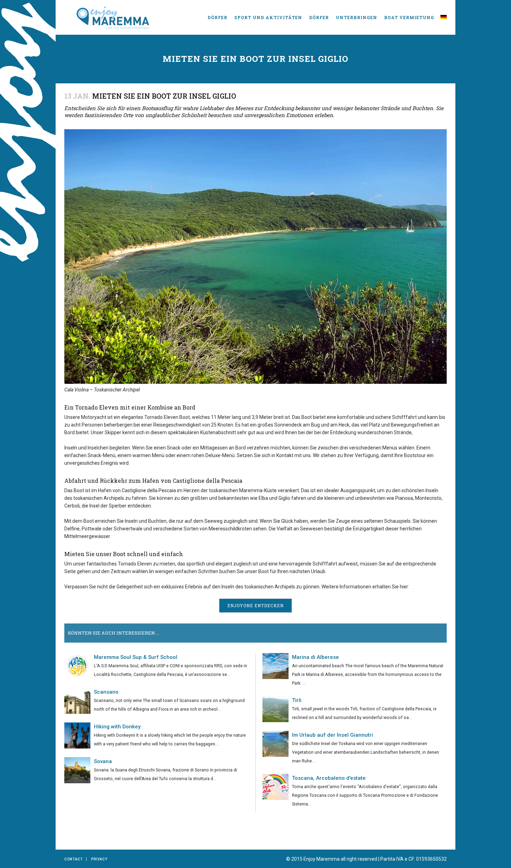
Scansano (106, 692)
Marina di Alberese (315, 657)
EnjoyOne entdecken (255, 605)
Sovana (103, 761)
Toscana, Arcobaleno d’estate (329, 778)
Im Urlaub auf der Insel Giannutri (332, 735)
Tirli (296, 700)
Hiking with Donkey (117, 727)
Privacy (99, 859)
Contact (73, 859)
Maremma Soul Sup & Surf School (135, 657)
